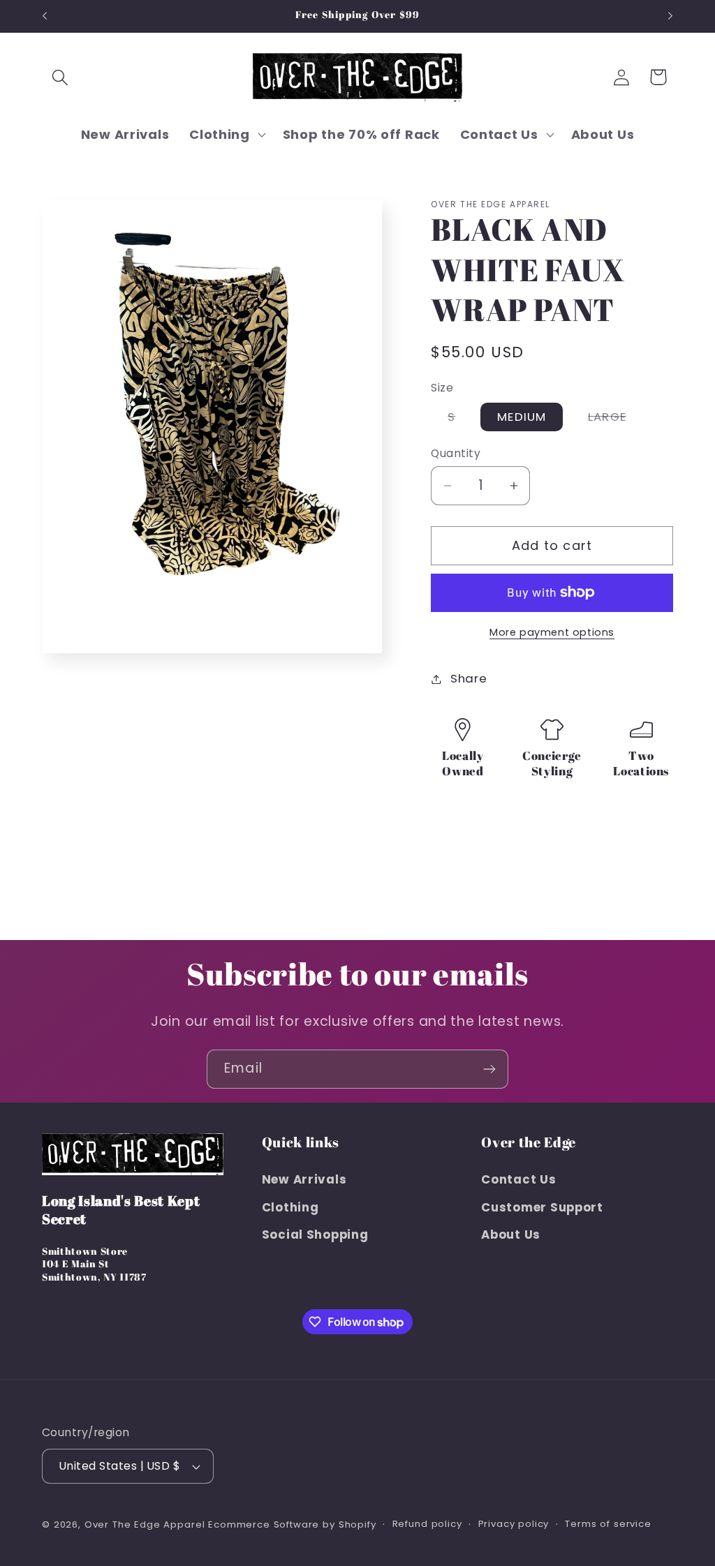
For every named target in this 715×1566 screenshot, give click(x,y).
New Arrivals (304, 1179)
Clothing (290, 1207)
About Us (510, 1234)
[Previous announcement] (44, 16)
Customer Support (542, 1207)
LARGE (615, 419)
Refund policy (427, 1523)
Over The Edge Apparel (144, 1524)
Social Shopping (315, 1234)
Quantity (455, 453)
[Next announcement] (670, 16)
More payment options (551, 632)
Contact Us (518, 1179)
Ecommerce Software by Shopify (292, 1524)
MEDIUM (521, 416)
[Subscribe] (489, 1069)
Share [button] (468, 678)
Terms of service (608, 1523)
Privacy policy (514, 1523)
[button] (60, 77)
